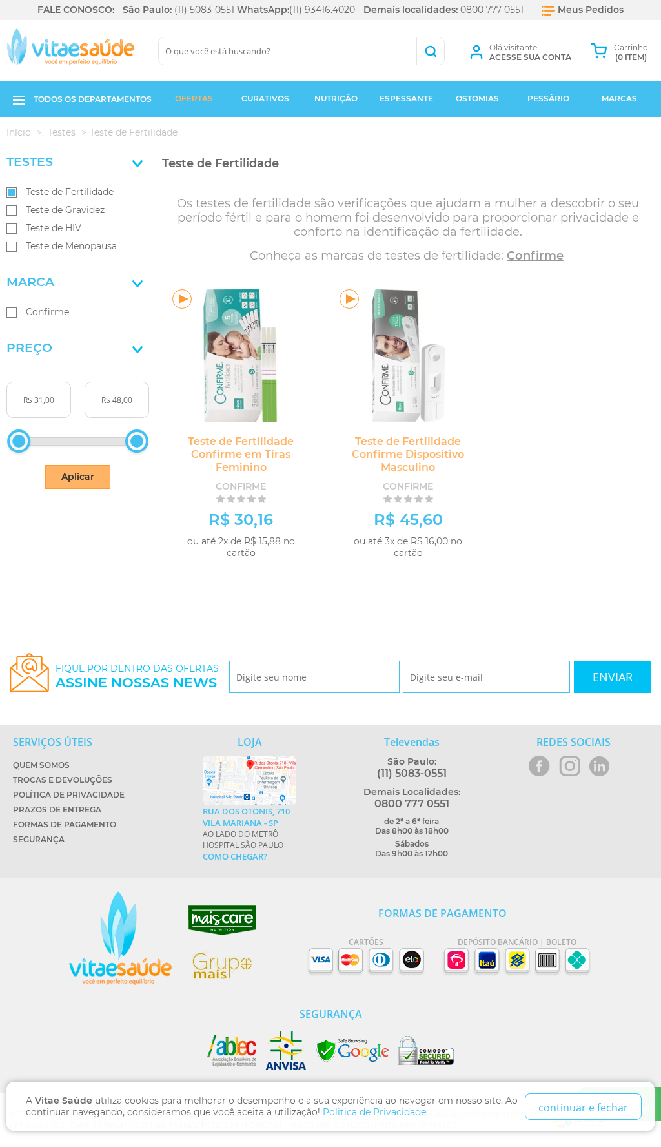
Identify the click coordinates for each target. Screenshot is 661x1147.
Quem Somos (41, 765)
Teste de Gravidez (65, 210)
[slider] (18, 441)
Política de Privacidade (69, 795)
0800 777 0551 (492, 10)
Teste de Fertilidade (70, 192)
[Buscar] (430, 51)
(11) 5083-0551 (204, 10)
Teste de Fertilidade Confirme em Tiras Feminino (241, 454)
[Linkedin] (599, 766)
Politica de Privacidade (374, 1112)
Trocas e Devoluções (62, 780)
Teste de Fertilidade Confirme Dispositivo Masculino (408, 454)
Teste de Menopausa (71, 246)
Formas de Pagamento (64, 824)
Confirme (47, 312)
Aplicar (77, 476)
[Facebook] (539, 766)
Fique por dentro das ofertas (137, 676)
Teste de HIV (53, 228)
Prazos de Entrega (57, 809)
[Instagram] (569, 766)
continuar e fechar (583, 1107)
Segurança (39, 839)
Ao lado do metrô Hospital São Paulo (246, 833)
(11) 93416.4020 (322, 10)
